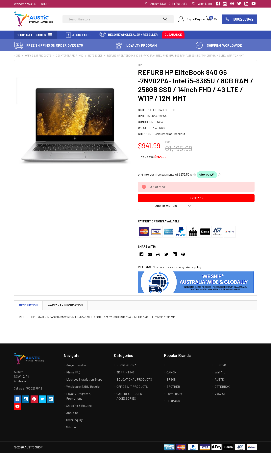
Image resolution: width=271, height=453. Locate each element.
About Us (80, 35)
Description (28, 305)
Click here (158, 267)
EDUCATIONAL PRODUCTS (134, 379)
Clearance (173, 34)
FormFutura (174, 393)
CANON (171, 372)
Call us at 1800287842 (28, 388)
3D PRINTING (125, 372)
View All (220, 393)
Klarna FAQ (73, 372)
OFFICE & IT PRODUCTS (38, 55)
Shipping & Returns (79, 405)
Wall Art (220, 372)
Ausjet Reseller (76, 365)
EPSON (171, 379)
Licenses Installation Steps (84, 379)
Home (17, 55)
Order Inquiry (74, 420)
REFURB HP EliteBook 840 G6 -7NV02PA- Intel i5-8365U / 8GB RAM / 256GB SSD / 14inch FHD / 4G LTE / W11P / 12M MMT (175, 55)
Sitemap (72, 427)
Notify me (196, 197)
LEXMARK (173, 401)
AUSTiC (220, 379)
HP (168, 365)
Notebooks (95, 55)
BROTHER (173, 386)
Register (200, 19)
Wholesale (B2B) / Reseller (83, 386)
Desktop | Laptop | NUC (70, 55)
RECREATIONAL (127, 365)
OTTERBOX (222, 386)
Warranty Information (65, 305)
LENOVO (220, 365)
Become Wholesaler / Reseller (133, 34)
